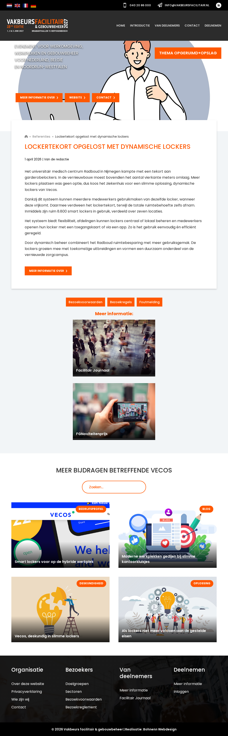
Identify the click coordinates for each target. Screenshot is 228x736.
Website (75, 97)
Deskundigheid (91, 583)
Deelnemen (213, 25)
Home (120, 25)
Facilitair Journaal (135, 698)
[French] (25, 5)
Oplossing (201, 583)
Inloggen (181, 691)
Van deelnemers (167, 25)
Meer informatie (134, 690)
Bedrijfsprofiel (91, 509)
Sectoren (73, 691)
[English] (17, 5)
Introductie (140, 25)
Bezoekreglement (81, 707)
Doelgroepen (77, 683)
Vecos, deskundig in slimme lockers (47, 636)
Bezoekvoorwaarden (85, 302)
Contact (192, 25)
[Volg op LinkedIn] (218, 5)
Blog (206, 509)
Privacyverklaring (26, 691)
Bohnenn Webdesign (160, 729)
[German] (34, 5)
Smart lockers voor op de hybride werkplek (54, 561)
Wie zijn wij (20, 699)
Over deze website (27, 683)
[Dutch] (9, 5)
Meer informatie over (37, 97)
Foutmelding (149, 302)
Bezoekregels (121, 302)
